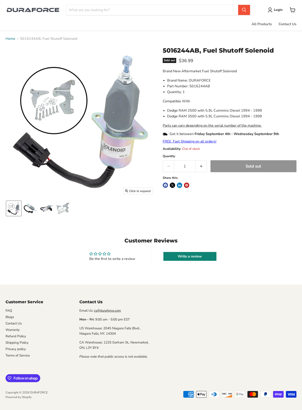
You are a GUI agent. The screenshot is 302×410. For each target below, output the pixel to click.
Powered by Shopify (19, 397)
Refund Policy (16, 336)
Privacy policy (16, 349)
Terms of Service (18, 355)
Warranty (13, 330)
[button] (276, 10)
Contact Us (287, 24)
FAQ (9, 310)
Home (10, 39)
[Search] (244, 10)
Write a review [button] (190, 256)
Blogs (10, 317)
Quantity (169, 156)
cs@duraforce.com (107, 310)
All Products (262, 24)
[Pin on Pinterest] (186, 185)
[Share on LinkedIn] (179, 185)
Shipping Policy (17, 342)
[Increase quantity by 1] (201, 166)
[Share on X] (172, 185)
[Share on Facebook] (165, 185)
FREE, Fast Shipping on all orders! (189, 141)
